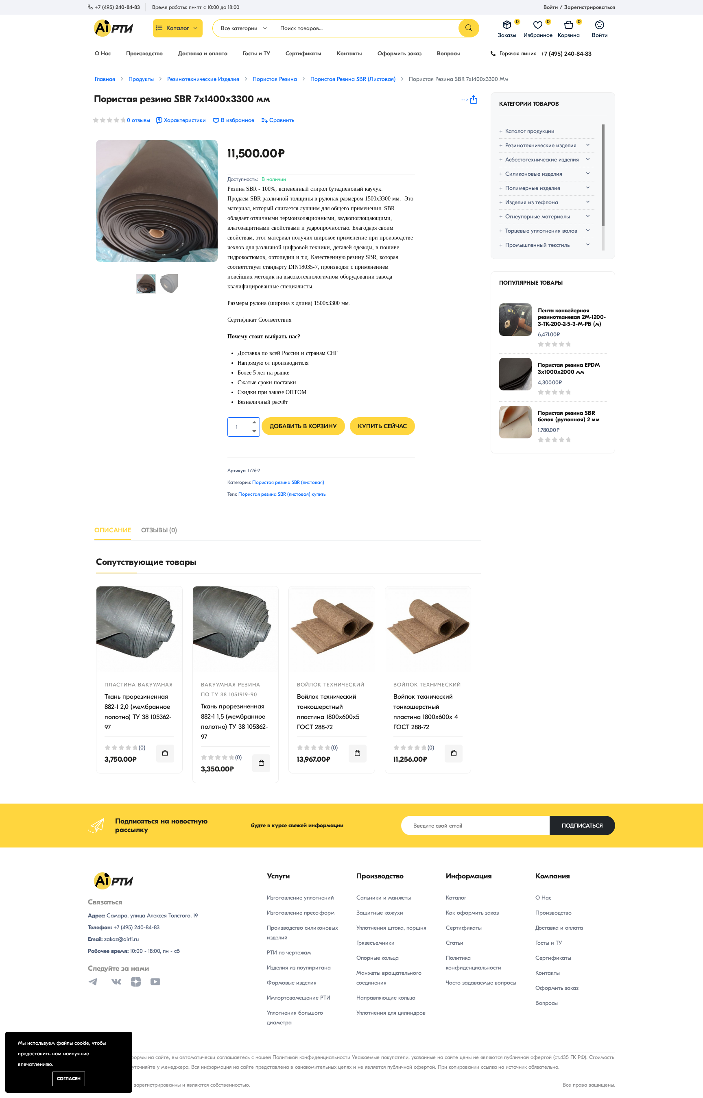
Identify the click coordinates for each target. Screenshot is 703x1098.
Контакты (349, 53)
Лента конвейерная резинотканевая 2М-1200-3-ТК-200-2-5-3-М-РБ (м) (572, 317)
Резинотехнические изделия (540, 145)
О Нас (103, 53)
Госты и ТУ (256, 53)
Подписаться (582, 825)
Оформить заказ (399, 53)
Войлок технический (331, 685)
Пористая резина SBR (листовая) (288, 482)
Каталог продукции (530, 131)
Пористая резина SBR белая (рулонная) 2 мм (569, 416)
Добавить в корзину (303, 426)
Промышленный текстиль (537, 245)
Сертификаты (303, 53)
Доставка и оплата (202, 53)
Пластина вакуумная (139, 685)
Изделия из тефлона (531, 202)
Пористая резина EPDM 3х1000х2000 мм (569, 368)
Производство (144, 53)
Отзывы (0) (159, 530)
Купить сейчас (382, 426)
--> (465, 99)
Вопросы (448, 53)
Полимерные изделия (532, 188)
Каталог (177, 28)
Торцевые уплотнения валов (541, 230)
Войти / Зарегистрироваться (579, 7)
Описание (112, 530)
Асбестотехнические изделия (542, 159)
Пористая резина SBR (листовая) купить (282, 494)
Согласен (69, 1078)
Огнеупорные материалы (537, 216)
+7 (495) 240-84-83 (117, 7)
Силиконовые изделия (533, 173)
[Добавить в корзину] (165, 753)
